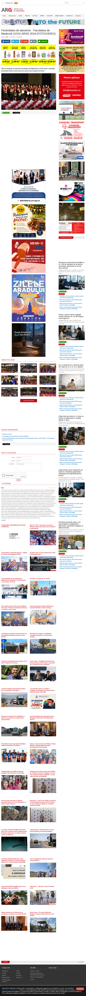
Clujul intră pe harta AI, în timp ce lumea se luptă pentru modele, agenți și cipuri (71, 418)
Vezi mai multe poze (28, 400)
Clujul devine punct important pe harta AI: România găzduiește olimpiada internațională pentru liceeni (71, 472)
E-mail (13, 460)
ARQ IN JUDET (59, 15)
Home (4, 15)
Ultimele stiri (12, 15)
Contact (32, 979)
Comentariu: (11, 463)
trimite (18, 480)
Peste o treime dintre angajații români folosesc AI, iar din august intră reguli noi (71, 316)
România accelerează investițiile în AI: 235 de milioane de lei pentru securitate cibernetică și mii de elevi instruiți (71, 265)
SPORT (42, 15)
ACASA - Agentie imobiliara (6, 980)
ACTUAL (35, 15)
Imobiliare (78, 15)
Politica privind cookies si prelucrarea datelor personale (37, 974)
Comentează (7, 112)
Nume (13, 457)
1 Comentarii (19, 37)
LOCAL (20, 15)
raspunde (3, 520)
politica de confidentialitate (10, 990)
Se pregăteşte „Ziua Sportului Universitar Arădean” (15, 436)
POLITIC (27, 15)
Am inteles (80, 989)
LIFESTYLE (69, 15)
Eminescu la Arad (7, 434)
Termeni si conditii (34, 971)
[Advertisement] (29, 155)
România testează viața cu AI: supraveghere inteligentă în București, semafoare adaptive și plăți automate (71, 525)
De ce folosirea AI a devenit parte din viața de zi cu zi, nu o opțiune (71, 366)
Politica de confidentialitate (36, 977)
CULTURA (49, 15)
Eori (2, 488)
